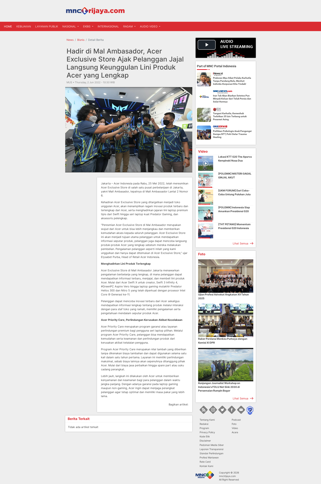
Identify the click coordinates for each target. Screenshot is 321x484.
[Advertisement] (78, 227)
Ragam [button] (128, 26)
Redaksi (204, 423)
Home (8, 26)
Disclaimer (205, 440)
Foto (234, 423)
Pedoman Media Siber (212, 445)
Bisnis (80, 39)
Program (204, 428)
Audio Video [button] (149, 26)
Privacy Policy (207, 432)
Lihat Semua (240, 243)
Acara (235, 432)
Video (235, 428)
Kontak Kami (206, 466)
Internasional (108, 26)
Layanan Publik (46, 26)
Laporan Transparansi (211, 449)
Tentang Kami (207, 419)
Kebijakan (23, 26)
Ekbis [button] (87, 26)
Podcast (236, 419)
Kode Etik (205, 436)
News (70, 39)
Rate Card (205, 461)
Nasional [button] (69, 26)
